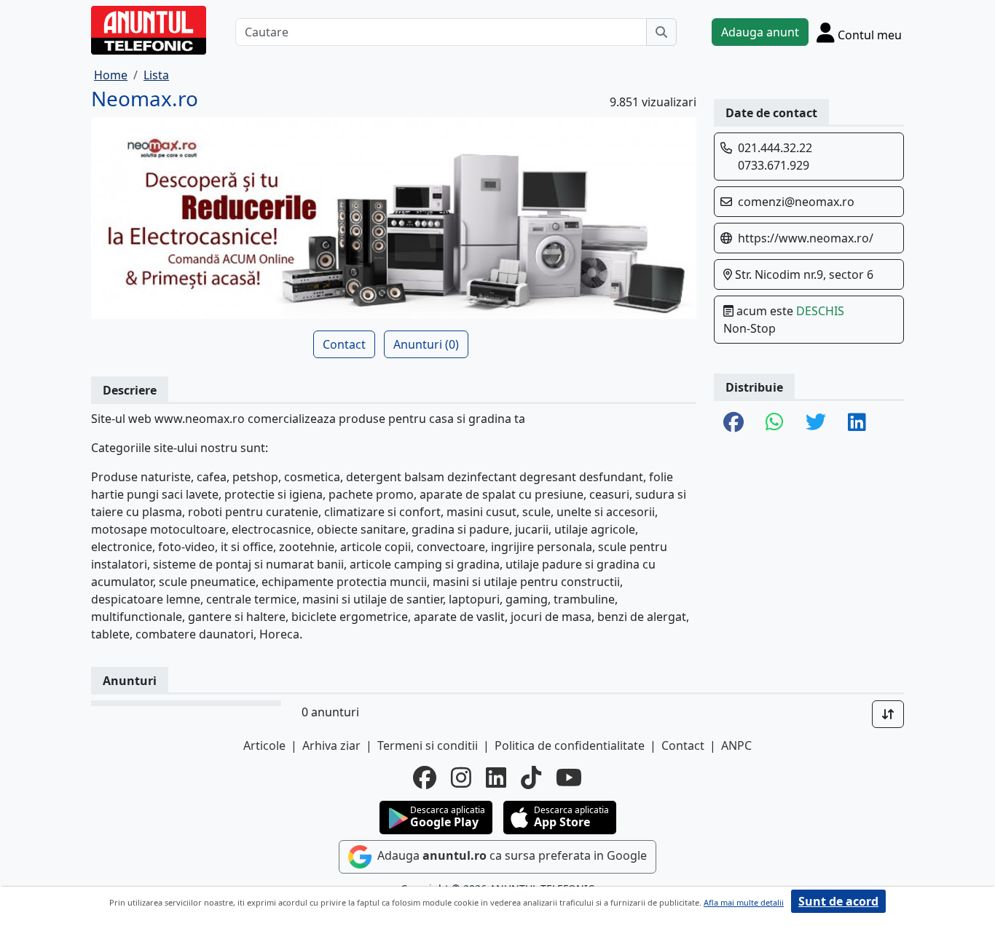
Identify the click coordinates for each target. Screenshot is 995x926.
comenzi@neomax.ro (796, 202)
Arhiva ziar (331, 745)
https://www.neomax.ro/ (805, 238)
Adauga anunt (760, 32)
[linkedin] (496, 777)
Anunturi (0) (426, 344)
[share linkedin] (857, 423)
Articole (264, 745)
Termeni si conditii (427, 745)
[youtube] (569, 777)
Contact (344, 344)
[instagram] (461, 777)
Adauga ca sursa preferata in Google (510, 855)
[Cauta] (661, 32)
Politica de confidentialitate (570, 745)
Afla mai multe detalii (744, 902)
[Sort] (888, 714)
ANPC (736, 745)
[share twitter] (815, 423)
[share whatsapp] (774, 423)
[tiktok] (531, 777)
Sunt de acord (838, 901)
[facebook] (424, 777)
